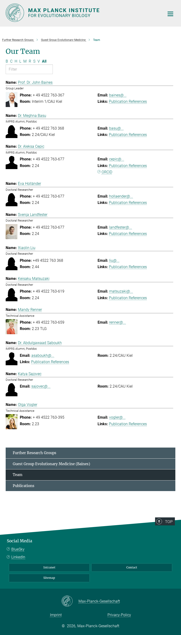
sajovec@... (40, 386)
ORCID (107, 172)
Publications (23, 486)
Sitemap (49, 577)
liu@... (114, 260)
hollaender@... (121, 196)
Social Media (19, 541)
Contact (131, 567)
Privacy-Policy (119, 615)
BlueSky (18, 549)
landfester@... (120, 227)
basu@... (116, 128)
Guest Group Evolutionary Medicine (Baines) (51, 464)
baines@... (118, 95)
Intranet (49, 567)
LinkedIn (18, 557)
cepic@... (116, 159)
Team (17, 474)
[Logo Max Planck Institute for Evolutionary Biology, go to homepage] (82, 13)
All (44, 61)
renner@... (117, 322)
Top (169, 521)
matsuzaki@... (121, 291)
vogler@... (117, 417)
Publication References (128, 101)
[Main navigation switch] (170, 14)
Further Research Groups (34, 453)
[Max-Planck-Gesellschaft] (69, 601)
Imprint (56, 615)
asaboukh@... (42, 355)
